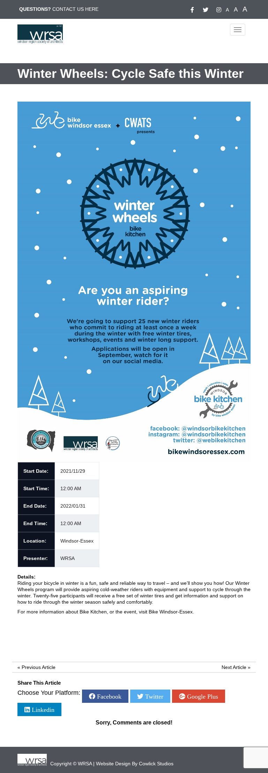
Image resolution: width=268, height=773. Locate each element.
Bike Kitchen (93, 611)
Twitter (153, 696)
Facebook (108, 696)
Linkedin (42, 709)
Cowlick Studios (156, 763)
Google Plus (201, 696)
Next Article (234, 667)
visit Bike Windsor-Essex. (166, 611)
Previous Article (38, 667)
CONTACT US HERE (75, 9)
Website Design (113, 763)
